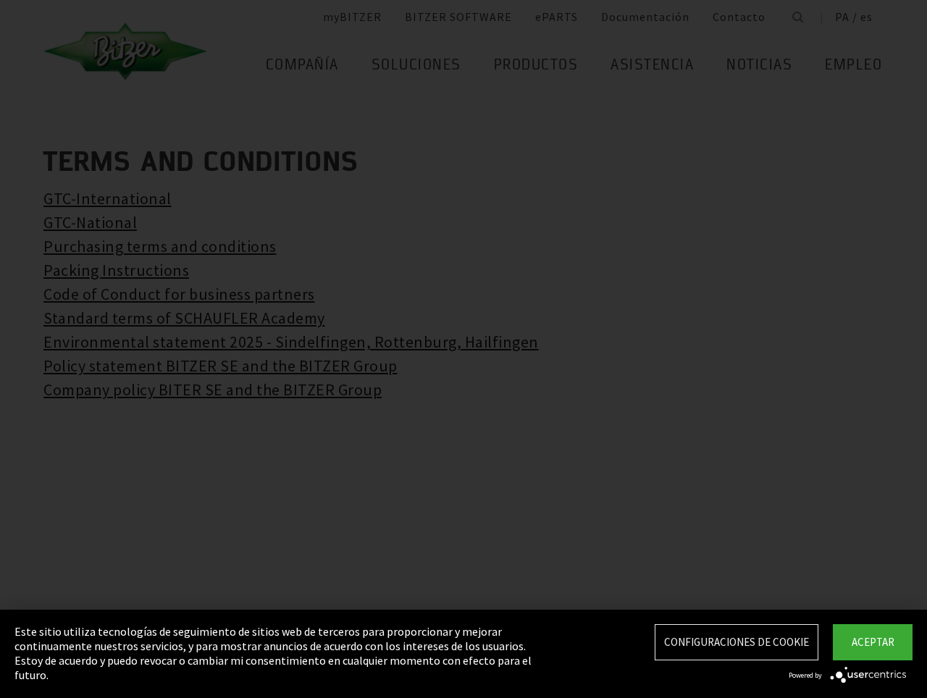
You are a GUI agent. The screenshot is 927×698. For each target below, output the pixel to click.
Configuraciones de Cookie (736, 642)
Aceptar (873, 642)
